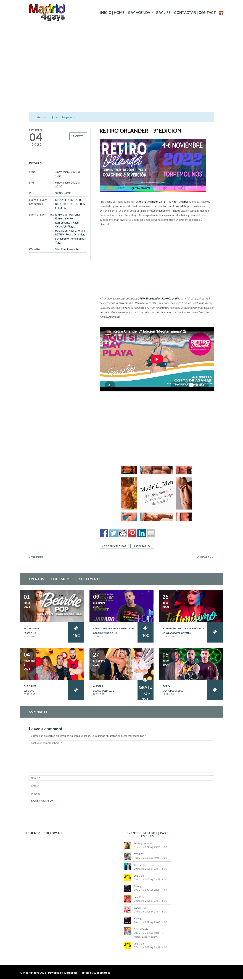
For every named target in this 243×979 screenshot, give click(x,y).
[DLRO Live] (52, 663)
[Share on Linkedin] (141, 533)
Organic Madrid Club (105, 633)
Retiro (72, 230)
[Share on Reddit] (122, 533)
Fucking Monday (143, 843)
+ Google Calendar (114, 546)
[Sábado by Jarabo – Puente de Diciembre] (121, 605)
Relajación (61, 230)
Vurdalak (205, 557)
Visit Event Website (67, 249)
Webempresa (102, 972)
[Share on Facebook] (104, 533)
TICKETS (78, 136)
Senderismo (62, 238)
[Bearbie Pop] (52, 605)
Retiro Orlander (74, 234)
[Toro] (191, 663)
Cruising (36, 557)
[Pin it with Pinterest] (132, 533)
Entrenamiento (64, 218)
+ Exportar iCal (142, 546)
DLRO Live (30, 686)
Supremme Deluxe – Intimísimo (183, 628)
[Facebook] (221, 971)
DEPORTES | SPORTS (68, 199)
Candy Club (140, 907)
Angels (98, 686)
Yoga (58, 242)
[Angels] (121, 663)
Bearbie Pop (32, 628)
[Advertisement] (121, 60)
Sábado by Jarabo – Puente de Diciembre (120, 628)
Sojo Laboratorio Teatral (177, 633)
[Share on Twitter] (113, 533)
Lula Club (139, 875)
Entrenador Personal (67, 214)
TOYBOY (139, 854)
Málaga (69, 226)
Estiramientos (63, 222)
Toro (166, 686)
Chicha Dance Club (144, 864)
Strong (138, 886)
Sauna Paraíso (141, 929)
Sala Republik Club (103, 690)
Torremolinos (78, 238)
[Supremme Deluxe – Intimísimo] (191, 605)
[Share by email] (151, 533)
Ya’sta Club (30, 633)
